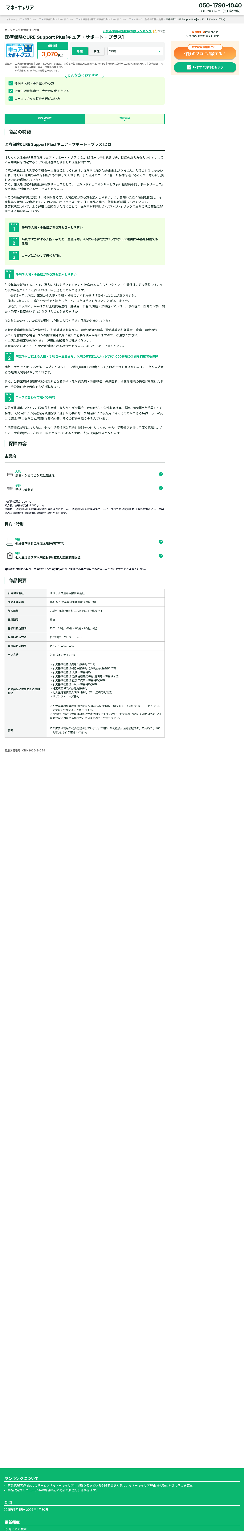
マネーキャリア (14, 19)
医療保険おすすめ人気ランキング (60, 19)
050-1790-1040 (220, 5)
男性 (80, 51)
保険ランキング (33, 19)
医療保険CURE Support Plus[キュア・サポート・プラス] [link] (195, 19)
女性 (96, 51)
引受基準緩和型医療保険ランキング (127, 31)
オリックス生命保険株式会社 (148, 19)
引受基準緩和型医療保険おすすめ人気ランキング (105, 19)
